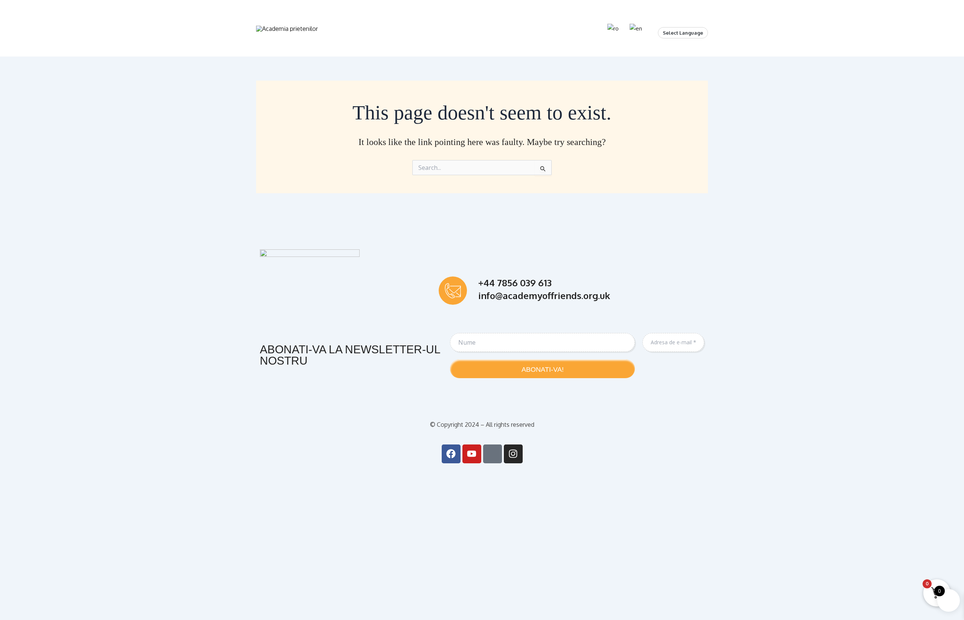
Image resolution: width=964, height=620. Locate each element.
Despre (369, 28)
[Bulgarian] (661, 21)
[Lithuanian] (683, 21)
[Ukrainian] (699, 21)
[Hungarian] (676, 21)
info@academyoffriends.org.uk (544, 295)
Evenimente (523, 28)
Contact (573, 28)
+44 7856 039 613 (515, 283)
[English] (668, 21)
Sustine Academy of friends (442, 28)
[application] (384, 28)
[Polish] (691, 21)
